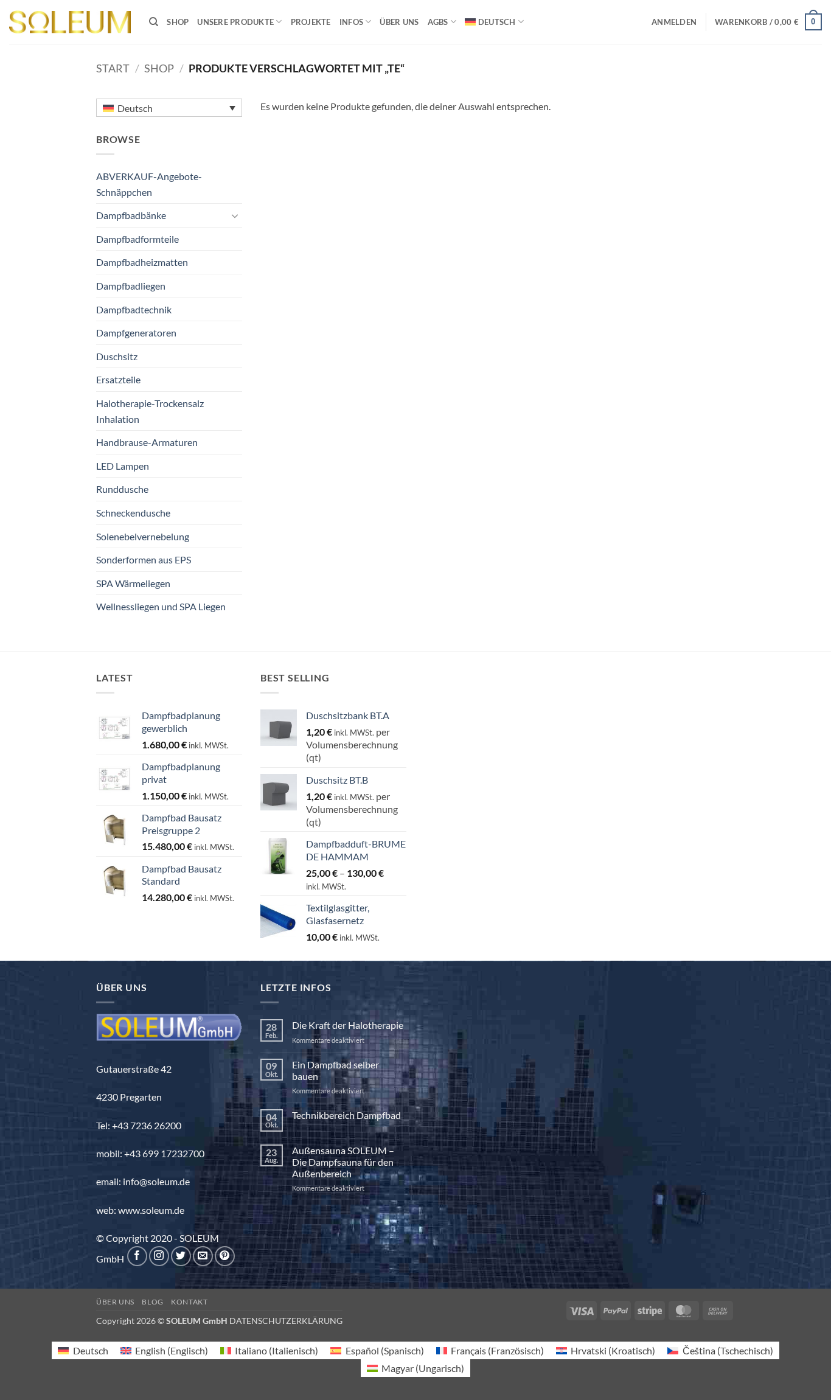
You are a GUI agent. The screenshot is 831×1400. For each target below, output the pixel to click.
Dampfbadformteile (137, 239)
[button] (674, 22)
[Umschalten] (235, 215)
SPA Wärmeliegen (133, 583)
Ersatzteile (118, 379)
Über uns (399, 22)
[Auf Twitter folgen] (181, 1256)
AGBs (438, 22)
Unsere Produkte (235, 22)
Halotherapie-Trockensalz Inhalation (150, 411)
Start (113, 68)
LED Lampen (122, 466)
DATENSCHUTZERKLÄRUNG (285, 1320)
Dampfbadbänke (131, 215)
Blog (152, 1301)
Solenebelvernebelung (142, 536)
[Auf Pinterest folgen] (225, 1256)
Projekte (311, 22)
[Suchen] (153, 21)
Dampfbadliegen (130, 285)
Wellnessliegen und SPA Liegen (161, 606)
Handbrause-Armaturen (147, 442)
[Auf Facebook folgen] (137, 1256)
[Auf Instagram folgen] (159, 1256)
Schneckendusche (133, 512)
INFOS (351, 22)
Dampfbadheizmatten (142, 262)
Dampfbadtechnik (134, 309)
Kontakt (189, 1301)
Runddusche (122, 489)
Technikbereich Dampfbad (346, 1115)
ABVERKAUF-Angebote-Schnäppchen (149, 184)
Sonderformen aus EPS (143, 559)
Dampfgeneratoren (136, 332)
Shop (178, 22)
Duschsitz (116, 356)
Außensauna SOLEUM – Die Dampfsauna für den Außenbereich (343, 1161)
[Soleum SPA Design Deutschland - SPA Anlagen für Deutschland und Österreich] (70, 22)
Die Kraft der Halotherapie (347, 1025)
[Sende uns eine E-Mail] (203, 1256)
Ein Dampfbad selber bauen (335, 1070)
